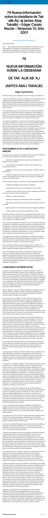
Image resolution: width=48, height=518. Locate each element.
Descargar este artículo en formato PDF (24, 40)
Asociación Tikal (11, 514)
